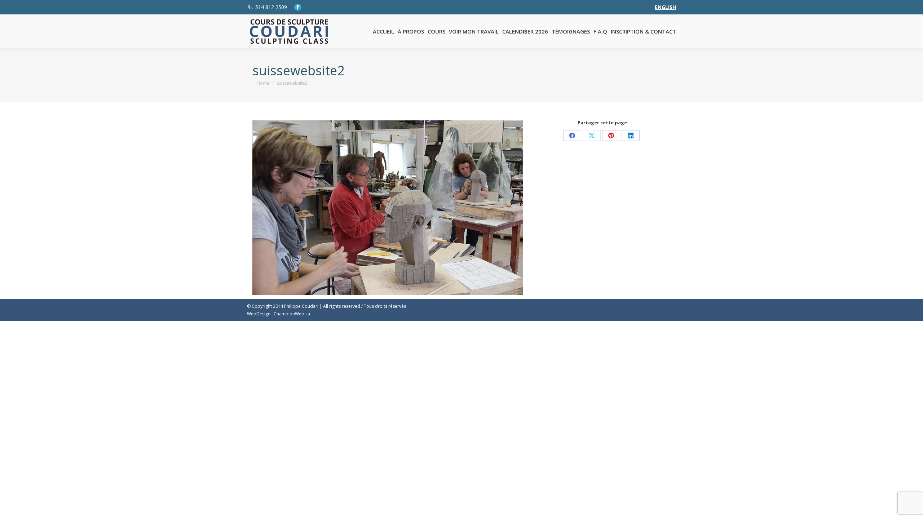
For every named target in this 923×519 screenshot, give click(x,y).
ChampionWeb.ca (292, 314)
